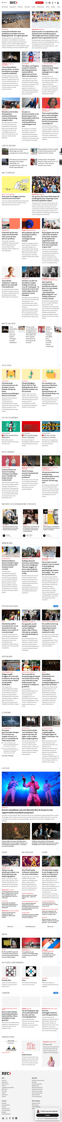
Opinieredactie (6, 1105)
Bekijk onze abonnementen (51, 1118)
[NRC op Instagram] (13, 1118)
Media (4, 934)
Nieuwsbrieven (36, 1095)
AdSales (4, 1112)
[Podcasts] (46, 2)
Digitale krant (35, 1086)
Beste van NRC (8, 452)
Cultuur (33, 7)
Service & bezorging (37, 1093)
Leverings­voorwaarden (8, 1087)
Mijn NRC (34, 1078)
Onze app (4, 1091)
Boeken (53, 7)
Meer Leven (50, 926)
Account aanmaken (37, 1084)
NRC (3, 1078)
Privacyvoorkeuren (37, 1096)
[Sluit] (58, 1109)
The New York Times (37, 1089)
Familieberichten (6, 1114)
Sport (4, 852)
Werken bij (4, 1082)
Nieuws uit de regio (37, 1091)
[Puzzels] (52, 2)
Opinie (47, 7)
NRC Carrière (35, 1105)
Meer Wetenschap (30, 926)
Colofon (4, 1107)
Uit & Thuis (6, 365)
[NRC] (6, 1073)
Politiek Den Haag (10, 606)
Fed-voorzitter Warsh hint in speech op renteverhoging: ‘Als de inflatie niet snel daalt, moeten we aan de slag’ (11, 751)
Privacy (4, 1086)
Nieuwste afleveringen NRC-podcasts (19, 504)
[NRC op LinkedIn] (16, 1118)
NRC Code (4, 1089)
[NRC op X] (6, 1118)
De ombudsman (6, 1110)
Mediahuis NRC (36, 1103)
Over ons (4, 1080)
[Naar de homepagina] (13, 2)
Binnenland (5, 7)
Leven (58, 7)
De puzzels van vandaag (13, 962)
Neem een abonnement (38, 1080)
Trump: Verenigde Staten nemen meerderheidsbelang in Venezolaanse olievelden (10, 744)
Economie (20, 7)
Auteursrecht (5, 1084)
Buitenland (13, 7)
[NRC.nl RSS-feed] (3, 1118)
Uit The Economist (10, 418)
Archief (4, 1093)
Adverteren (5, 1095)
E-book (4, 1096)
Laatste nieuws (9, 146)
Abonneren (39, 2)
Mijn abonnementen (37, 1087)
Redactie (4, 1103)
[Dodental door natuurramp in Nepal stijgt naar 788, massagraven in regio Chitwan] (51, 74)
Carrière (6, 993)
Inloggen (47, 1115)
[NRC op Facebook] (9, 1118)
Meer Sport (10, 926)
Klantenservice (6, 1108)
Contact (4, 1101)
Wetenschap (40, 7)
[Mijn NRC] (58, 2)
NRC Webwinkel (36, 1107)
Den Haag (27, 7)
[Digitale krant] (49, 2)
